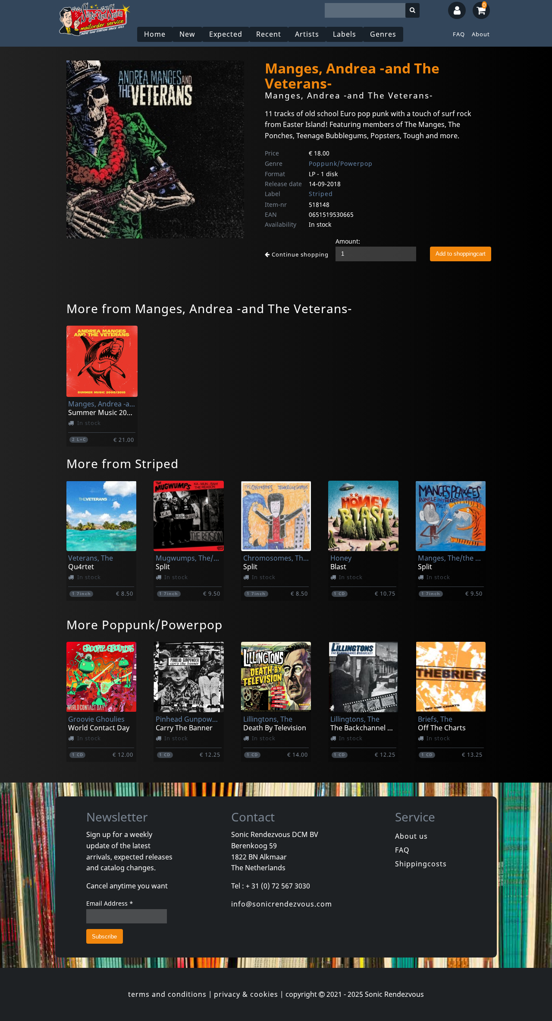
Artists (307, 34)
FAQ (459, 34)
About (481, 34)
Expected (225, 34)
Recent (268, 34)
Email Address (109, 903)
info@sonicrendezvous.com (281, 904)
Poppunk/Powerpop (341, 163)
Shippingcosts (421, 864)
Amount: (348, 241)
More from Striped (122, 463)
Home (155, 34)
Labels (344, 34)
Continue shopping (299, 254)
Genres (383, 34)
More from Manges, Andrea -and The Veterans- (209, 308)
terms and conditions (167, 994)
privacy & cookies (246, 994)
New (187, 34)
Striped (321, 194)
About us (411, 836)
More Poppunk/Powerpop (144, 624)
